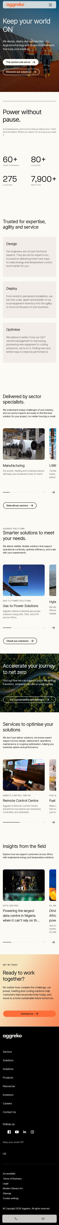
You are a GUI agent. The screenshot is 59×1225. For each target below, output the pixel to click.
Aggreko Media (16, 1132)
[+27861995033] (16, 1219)
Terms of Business (12, 1178)
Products (8, 1077)
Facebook (9, 1132)
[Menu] (50, 5)
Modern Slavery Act (13, 1188)
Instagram (32, 1132)
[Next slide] (53, 492)
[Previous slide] (44, 492)
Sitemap (7, 1193)
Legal (5, 1183)
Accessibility (9, 1173)
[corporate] (15, 4)
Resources (9, 1086)
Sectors (7, 1051)
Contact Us (9, 1112)
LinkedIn (24, 1132)
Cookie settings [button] (11, 1198)
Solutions (8, 1060)
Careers (7, 1103)
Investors (8, 1094)
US (4, 1153)
